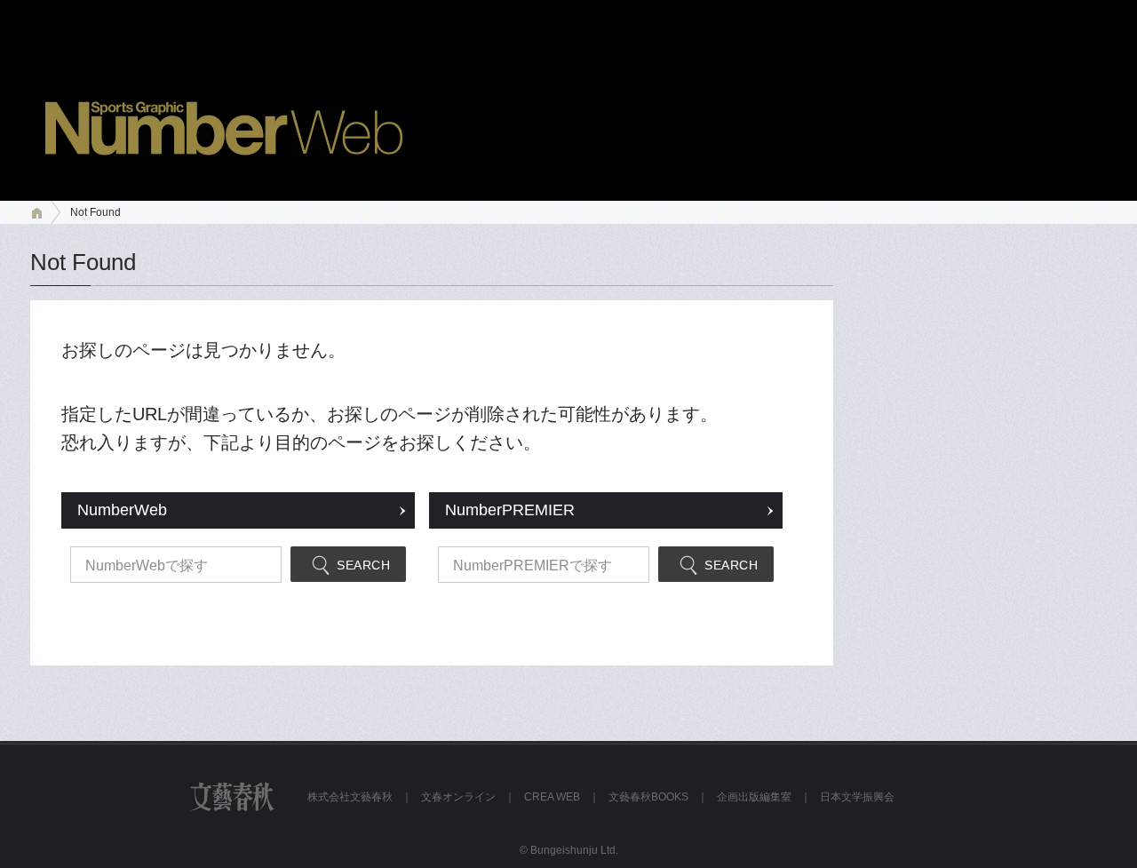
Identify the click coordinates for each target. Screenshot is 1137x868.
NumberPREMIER (510, 510)
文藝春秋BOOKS (648, 797)
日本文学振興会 (857, 797)
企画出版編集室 (754, 797)
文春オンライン (458, 797)
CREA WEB (552, 797)
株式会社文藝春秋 (350, 797)
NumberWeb (122, 510)
